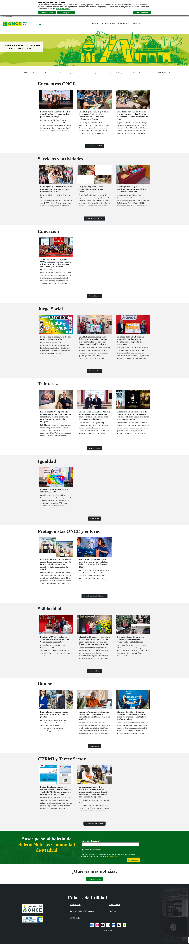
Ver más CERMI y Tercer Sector (94, 823)
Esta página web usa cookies (51, 2)
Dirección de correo (91, 841)
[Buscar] (140, 23)
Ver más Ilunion (94, 746)
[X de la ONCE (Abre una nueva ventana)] (103, 925)
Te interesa (85, 73)
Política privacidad (111, 856)
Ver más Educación (94, 296)
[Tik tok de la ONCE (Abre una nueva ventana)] (119, 925)
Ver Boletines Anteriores (94, 879)
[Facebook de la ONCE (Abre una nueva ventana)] (92, 925)
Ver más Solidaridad (94, 671)
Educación (58, 73)
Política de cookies (63, 9)
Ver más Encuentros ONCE (94, 146)
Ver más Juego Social (94, 371)
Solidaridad (137, 73)
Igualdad (98, 73)
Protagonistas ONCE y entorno (117, 73)
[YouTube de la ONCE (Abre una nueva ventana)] (108, 925)
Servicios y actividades (41, 73)
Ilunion (149, 73)
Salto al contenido (7, 16)
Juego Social (71, 73)
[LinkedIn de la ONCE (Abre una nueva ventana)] (114, 925)
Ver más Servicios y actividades (94, 218)
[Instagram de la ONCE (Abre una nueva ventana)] (97, 925)
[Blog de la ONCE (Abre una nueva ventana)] (124, 925)
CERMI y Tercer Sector (166, 73)
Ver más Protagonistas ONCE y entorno (94, 596)
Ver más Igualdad (94, 518)
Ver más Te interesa (94, 448)
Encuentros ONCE (21, 73)
